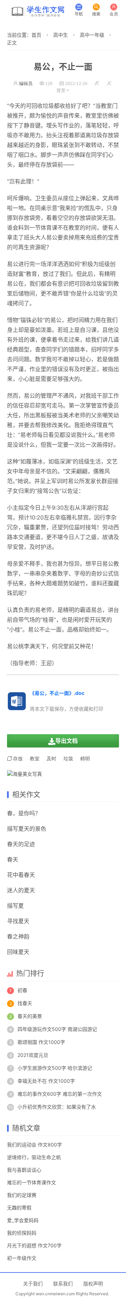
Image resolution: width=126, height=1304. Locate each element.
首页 (36, 35)
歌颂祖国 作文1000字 (41, 1042)
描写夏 (15, 905)
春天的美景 (30, 1016)
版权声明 (93, 1283)
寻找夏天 (18, 921)
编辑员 (26, 83)
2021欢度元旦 (33, 1055)
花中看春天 (21, 874)
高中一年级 (92, 35)
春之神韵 (18, 936)
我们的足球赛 (21, 1195)
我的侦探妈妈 (21, 1233)
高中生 (60, 35)
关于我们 (33, 1283)
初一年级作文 (21, 1258)
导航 (79, 14)
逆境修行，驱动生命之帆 (34, 1157)
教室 (106, 105)
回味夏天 (18, 951)
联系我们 (63, 1283)
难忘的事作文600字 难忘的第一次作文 (60, 1094)
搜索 (96, 14)
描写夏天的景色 (26, 828)
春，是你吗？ (24, 813)
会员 (114, 14)
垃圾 (48, 105)
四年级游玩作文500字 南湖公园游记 (57, 1029)
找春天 (25, 1003)
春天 (12, 859)
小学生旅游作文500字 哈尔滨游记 (55, 1068)
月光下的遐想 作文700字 (34, 1245)
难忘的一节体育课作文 (31, 1182)
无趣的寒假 (19, 1208)
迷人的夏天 (21, 890)
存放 (18, 758)
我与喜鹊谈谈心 (24, 1170)
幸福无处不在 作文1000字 (46, 1081)
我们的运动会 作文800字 (34, 1145)
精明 (85, 758)
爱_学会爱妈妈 (22, 1220)
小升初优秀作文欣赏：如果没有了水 (57, 1107)
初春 (22, 990)
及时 (79, 368)
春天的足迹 (21, 844)
